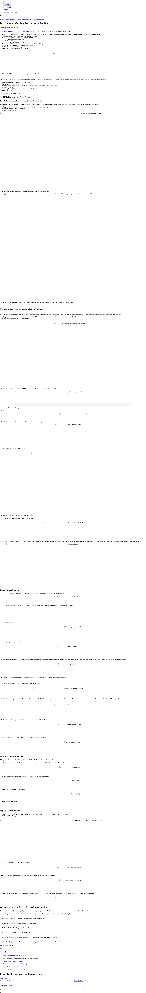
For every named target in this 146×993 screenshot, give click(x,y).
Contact (5, 9)
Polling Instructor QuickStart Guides (34, 19)
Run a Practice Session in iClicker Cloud (14, 967)
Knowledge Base (78, 981)
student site (60, 942)
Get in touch (3, 978)
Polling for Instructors (18, 19)
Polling (10, 19)
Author (10, 985)
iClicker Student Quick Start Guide (12, 955)
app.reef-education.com (13, 914)
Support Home (7, 7)
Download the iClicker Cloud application (14, 31)
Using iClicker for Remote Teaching (13, 961)
